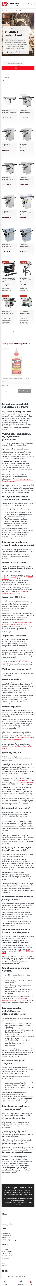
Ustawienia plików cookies (10, 1241)
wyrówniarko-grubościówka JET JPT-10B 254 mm (14, 999)
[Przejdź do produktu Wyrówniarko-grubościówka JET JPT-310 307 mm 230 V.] (27, 168)
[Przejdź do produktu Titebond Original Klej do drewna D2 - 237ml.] (16, 362)
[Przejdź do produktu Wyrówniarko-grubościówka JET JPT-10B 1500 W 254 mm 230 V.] (27, 269)
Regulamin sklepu (7, 1239)
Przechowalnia (6, 1253)
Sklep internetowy (15, 1276)
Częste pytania (6, 1235)
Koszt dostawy (6, 1223)
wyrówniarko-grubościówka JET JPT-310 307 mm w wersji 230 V (17, 623)
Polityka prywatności (8, 1237)
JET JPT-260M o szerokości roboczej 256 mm (15, 592)
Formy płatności (7, 1221)
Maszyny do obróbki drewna (18, 10)
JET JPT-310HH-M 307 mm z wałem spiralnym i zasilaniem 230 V (18, 738)
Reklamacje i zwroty (8, 1225)
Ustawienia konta (7, 1255)
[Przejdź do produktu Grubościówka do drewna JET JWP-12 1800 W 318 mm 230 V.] (27, 302)
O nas (3, 1264)
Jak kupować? (6, 1233)
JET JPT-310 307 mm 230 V (23, 782)
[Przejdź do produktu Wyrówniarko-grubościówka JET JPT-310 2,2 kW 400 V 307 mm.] (9, 202)
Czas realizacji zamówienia (10, 1219)
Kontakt (4, 1265)
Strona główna (5, 10)
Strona (14, 88)
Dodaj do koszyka (24, 391)
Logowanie (5, 1249)
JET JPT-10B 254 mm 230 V (20, 780)
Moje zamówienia (7, 1251)
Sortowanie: (5, 77)
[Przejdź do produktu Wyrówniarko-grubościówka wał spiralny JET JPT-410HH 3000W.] (27, 101)
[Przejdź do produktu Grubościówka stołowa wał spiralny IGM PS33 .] (9, 269)
